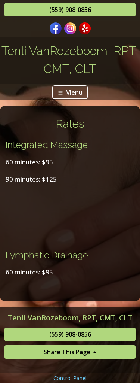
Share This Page (68, 352)
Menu (73, 92)
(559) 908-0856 (70, 10)
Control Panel (70, 378)
